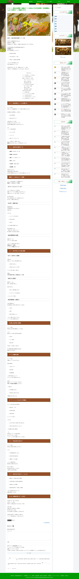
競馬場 (33, 575)
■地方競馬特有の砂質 (27, 82)
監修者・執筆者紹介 (43, 575)
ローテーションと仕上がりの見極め (28, 93)
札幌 (56, 16)
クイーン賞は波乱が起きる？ (27, 95)
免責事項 (62, 575)
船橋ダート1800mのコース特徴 (27, 78)
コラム (30, 575)
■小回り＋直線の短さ (27, 81)
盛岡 (56, 26)
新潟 (56, 18)
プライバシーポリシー (56, 575)
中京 (56, 21)
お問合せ (66, 575)
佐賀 (56, 31)
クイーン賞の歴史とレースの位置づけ (28, 75)
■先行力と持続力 (27, 87)
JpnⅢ (14, 520)
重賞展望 (10, 520)
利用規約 (49, 575)
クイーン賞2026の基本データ (27, 76)
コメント (9, 530)
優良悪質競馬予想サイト (19, 575)
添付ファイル (10, 545)
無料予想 (12, 575)
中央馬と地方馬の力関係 (26, 90)
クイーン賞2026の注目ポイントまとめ (28, 96)
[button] (71, 7)
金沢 (56, 28)
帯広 (56, 23)
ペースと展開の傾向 (25, 92)
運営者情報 (37, 575)
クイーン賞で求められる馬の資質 (28, 84)
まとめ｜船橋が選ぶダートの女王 (28, 98)
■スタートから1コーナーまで (29, 79)
